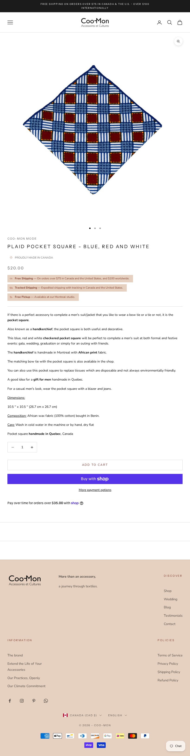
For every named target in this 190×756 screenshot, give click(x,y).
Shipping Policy (169, 672)
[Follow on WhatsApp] (46, 700)
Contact (169, 624)
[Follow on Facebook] (9, 700)
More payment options (95, 490)
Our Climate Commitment (26, 686)
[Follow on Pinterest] (34, 700)
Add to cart (95, 465)
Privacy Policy (168, 663)
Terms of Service (170, 655)
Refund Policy (168, 680)
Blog (167, 607)
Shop (167, 590)
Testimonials (173, 615)
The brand (15, 655)
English (115, 715)
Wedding (170, 599)
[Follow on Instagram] (21, 700)
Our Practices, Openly (23, 678)
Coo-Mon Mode (22, 238)
